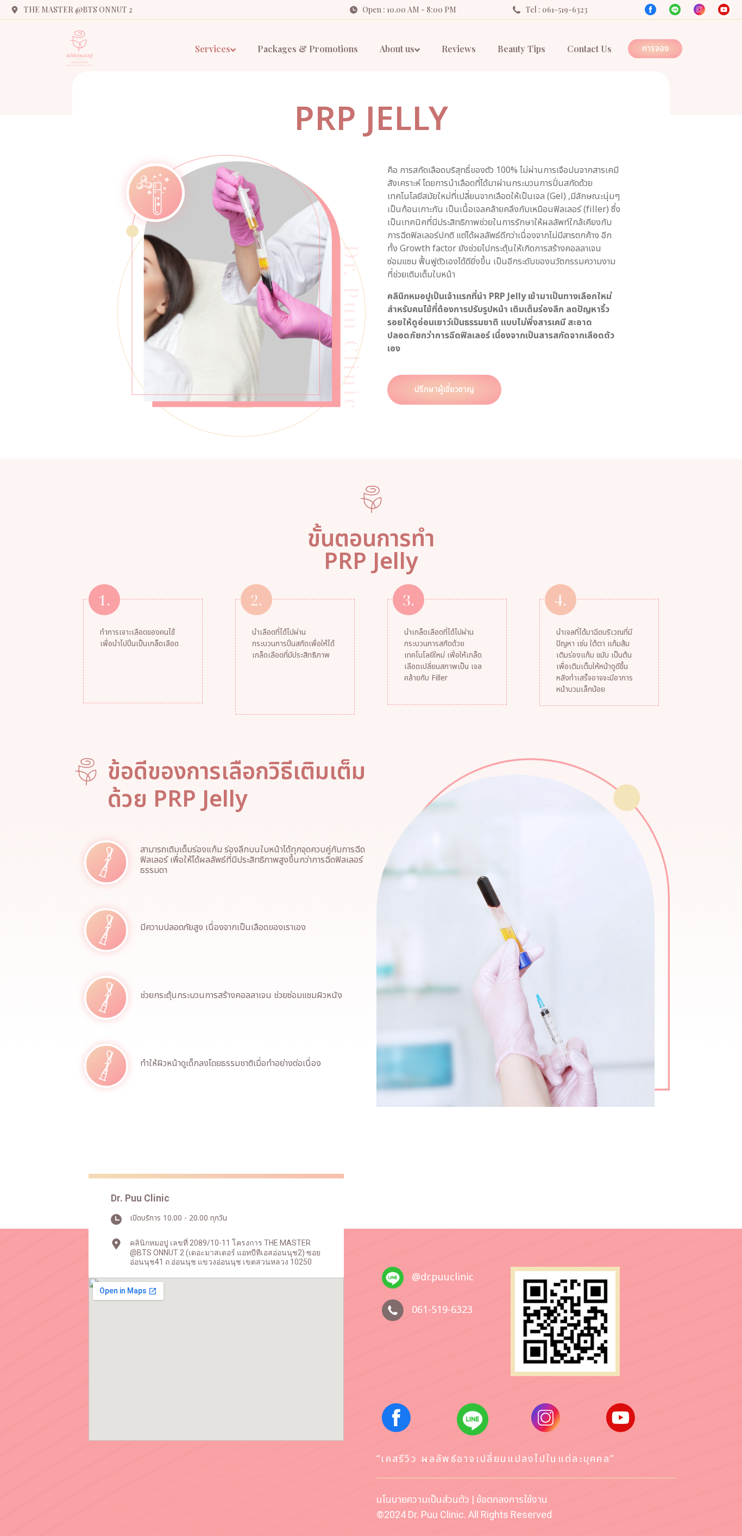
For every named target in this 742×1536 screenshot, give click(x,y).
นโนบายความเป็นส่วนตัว (422, 1499)
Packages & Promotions (307, 48)
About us (397, 48)
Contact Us (589, 48)
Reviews (459, 48)
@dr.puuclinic (443, 1277)
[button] (655, 48)
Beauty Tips (521, 48)
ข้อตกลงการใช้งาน (512, 1499)
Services (212, 48)
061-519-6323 (442, 1310)
